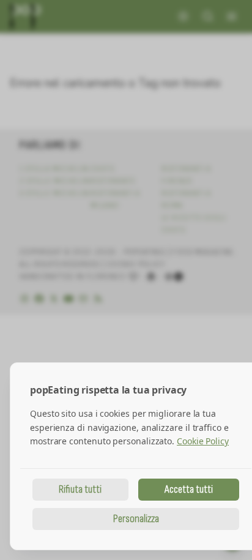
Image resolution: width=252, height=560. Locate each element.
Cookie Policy (203, 441)
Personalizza (136, 518)
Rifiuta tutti (80, 489)
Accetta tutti (189, 489)
